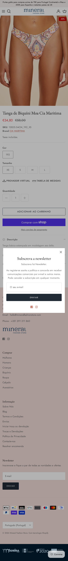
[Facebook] (32, 307)
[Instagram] (36, 307)
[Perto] (60, 252)
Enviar (34, 297)
